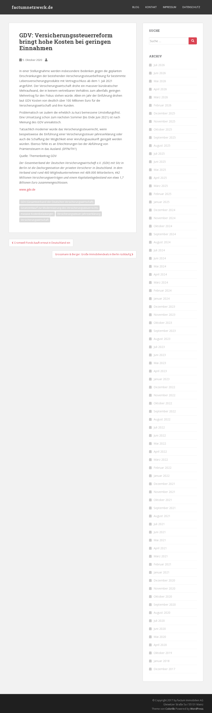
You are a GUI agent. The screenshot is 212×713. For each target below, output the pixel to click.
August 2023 (162, 339)
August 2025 (162, 145)
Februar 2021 (162, 564)
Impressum (169, 7)
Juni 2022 (160, 435)
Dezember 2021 (164, 484)
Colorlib (170, 709)
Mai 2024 (160, 266)
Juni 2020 (160, 629)
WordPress (196, 709)
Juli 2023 (159, 347)
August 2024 (162, 242)
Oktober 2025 (163, 129)
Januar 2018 (162, 661)
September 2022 (165, 411)
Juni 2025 (160, 162)
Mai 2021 (160, 540)
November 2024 (164, 218)
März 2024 (161, 282)
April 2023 (160, 371)
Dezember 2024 (164, 210)
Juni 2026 (160, 73)
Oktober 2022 (163, 403)
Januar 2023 (162, 379)
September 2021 (165, 508)
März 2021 (161, 556)
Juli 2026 (159, 65)
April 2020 (160, 645)
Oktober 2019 (163, 653)
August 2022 (162, 419)
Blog (135, 7)
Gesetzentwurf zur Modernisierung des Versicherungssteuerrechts (59, 208)
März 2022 (161, 459)
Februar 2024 (162, 290)
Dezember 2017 (164, 669)
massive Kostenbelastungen (37, 214)
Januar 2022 (162, 476)
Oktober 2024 (163, 226)
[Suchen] (193, 40)
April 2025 (160, 178)
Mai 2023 (160, 363)
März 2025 (161, 186)
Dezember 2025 (164, 113)
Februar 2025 (162, 194)
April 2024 (160, 274)
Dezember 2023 (164, 306)
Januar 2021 (162, 572)
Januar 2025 (162, 202)
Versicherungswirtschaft (35, 220)
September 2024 (165, 234)
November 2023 (164, 315)
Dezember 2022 (164, 387)
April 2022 (160, 451)
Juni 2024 (160, 258)
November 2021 (164, 492)
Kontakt (151, 7)
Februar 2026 (162, 105)
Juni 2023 (160, 355)
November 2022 (164, 395)
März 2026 (161, 97)
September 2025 (165, 137)
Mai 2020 (160, 637)
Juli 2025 (159, 153)
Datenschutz (191, 7)
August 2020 (162, 613)
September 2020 (165, 604)
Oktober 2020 (163, 596)
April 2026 (160, 89)
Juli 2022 (159, 427)
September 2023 (165, 331)
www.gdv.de (27, 189)
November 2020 (164, 588)
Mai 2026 (160, 81)
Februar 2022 (162, 468)
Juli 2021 (159, 524)
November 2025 (164, 121)
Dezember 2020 (164, 580)
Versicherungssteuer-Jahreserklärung (78, 214)
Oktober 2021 (163, 500)
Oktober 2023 (163, 323)
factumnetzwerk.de (32, 7)
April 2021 (160, 548)
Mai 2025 (160, 170)
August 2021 (162, 516)
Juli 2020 (159, 621)
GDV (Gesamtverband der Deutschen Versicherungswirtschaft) (57, 202)
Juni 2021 (160, 532)
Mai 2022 (160, 443)
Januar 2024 (162, 298)
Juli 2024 (159, 250)
